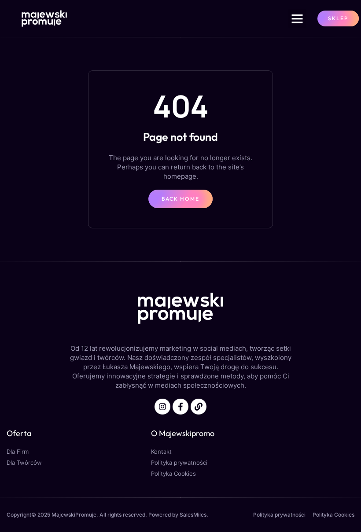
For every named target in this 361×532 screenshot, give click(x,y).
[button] (297, 18)
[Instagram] (162, 407)
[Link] (198, 407)
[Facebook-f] (180, 407)
